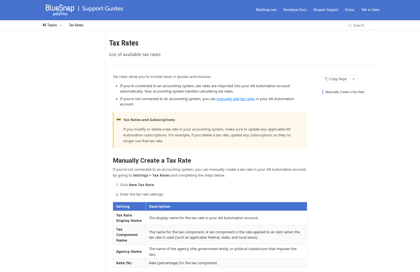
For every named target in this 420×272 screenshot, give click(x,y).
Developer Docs (295, 10)
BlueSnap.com (266, 10)
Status (349, 10)
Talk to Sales (370, 10)
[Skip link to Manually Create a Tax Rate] (109, 160)
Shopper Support (325, 10)
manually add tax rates (236, 98)
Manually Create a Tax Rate (344, 92)
